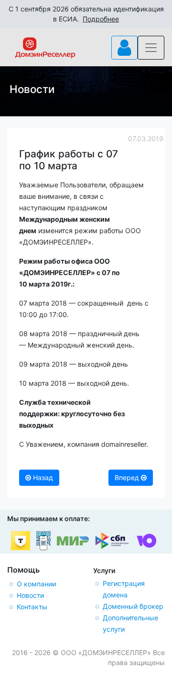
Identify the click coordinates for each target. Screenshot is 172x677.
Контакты (32, 607)
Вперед (128, 477)
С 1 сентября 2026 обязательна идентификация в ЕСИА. (86, 14)
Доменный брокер (133, 606)
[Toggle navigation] (124, 48)
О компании (36, 584)
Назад (42, 477)
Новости (30, 595)
